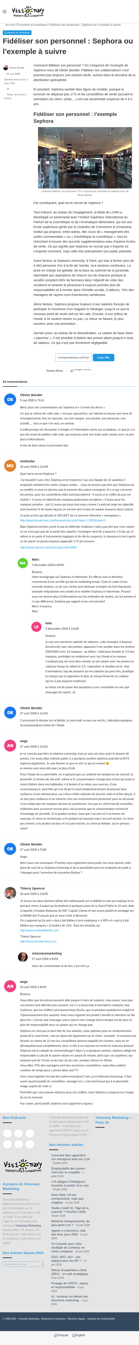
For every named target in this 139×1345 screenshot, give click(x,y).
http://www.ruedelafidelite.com (39, 930)
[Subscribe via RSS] (30, 1144)
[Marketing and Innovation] (28, 11)
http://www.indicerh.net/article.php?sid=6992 (48, 547)
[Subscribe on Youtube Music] (18, 1144)
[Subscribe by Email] (7, 1144)
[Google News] (81, 370)
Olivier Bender (16, 67)
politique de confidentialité (101, 1318)
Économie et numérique (32, 24)
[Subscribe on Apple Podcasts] (7, 1133)
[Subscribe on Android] (30, 1133)
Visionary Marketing (28, 1225)
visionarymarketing (47, 953)
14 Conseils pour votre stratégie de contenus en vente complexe (68, 1247)
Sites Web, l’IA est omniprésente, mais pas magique (67, 1198)
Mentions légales (76, 1318)
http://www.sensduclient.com (38, 941)
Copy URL (103, 357)
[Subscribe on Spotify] (18, 1133)
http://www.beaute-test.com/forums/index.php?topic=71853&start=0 (63, 520)
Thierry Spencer (32, 888)
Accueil (10, 24)
